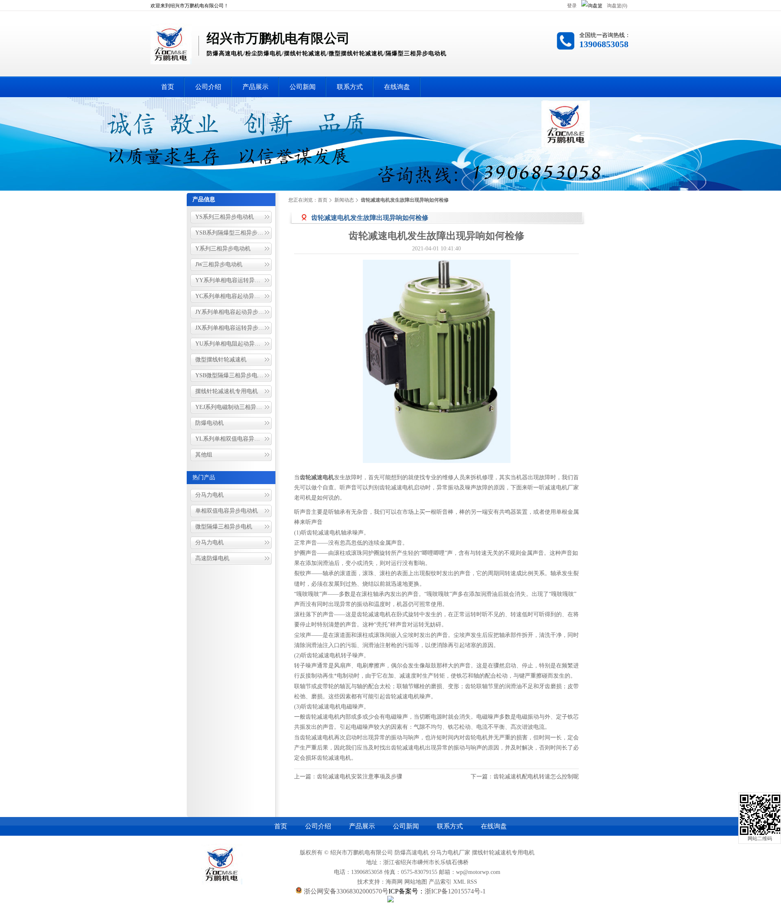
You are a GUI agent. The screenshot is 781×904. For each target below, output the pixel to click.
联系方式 (450, 826)
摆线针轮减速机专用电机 (226, 391)
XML (459, 882)
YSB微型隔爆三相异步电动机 (232, 375)
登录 (572, 6)
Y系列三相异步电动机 (223, 249)
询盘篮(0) (617, 6)
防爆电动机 (209, 423)
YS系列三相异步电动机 (224, 217)
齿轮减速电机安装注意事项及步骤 (359, 777)
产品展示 (362, 826)
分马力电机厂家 (450, 853)
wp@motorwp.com (478, 872)
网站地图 (415, 882)
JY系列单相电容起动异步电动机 (234, 312)
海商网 (394, 882)
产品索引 (440, 882)
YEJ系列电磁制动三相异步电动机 (234, 407)
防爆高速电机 (412, 853)
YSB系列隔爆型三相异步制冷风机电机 (234, 233)
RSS (472, 882)
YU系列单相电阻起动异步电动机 (234, 344)
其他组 (203, 455)
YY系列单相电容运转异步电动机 (234, 280)
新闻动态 (344, 200)
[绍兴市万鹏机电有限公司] (171, 59)
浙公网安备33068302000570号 (345, 891)
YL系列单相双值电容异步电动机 (234, 439)
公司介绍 (318, 826)
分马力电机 (209, 495)
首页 (322, 200)
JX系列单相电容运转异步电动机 (234, 328)
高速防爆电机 (212, 558)
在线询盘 (494, 826)
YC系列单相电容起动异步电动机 (234, 296)
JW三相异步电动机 (218, 264)
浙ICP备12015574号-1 (455, 891)
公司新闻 (406, 826)
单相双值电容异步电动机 (226, 511)
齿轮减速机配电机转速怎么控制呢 (536, 777)
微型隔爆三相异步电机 (223, 527)
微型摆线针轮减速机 (221, 359)
